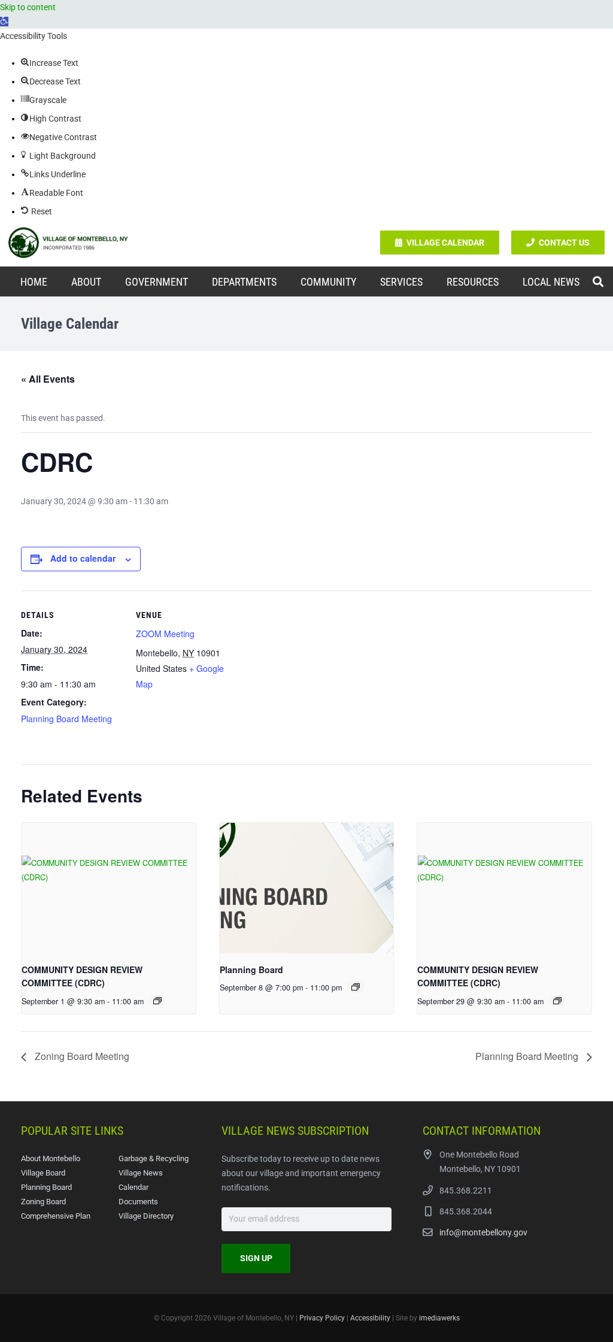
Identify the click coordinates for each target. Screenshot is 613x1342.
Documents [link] (138, 1201)
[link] (4, 21)
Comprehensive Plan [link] (55, 1215)
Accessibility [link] (370, 1318)
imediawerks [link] (439, 1318)
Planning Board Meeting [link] (66, 719)
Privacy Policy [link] (322, 1318)
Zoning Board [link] (43, 1201)
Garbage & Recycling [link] (154, 1158)
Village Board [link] (43, 1172)
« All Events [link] (48, 379)
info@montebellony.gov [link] (483, 1232)
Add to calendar (83, 558)
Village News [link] (141, 1172)
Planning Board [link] (251, 970)
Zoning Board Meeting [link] (80, 1056)
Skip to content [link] (28, 7)
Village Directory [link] (146, 1215)
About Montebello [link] (50, 1158)
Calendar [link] (133, 1187)
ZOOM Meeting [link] (165, 634)
